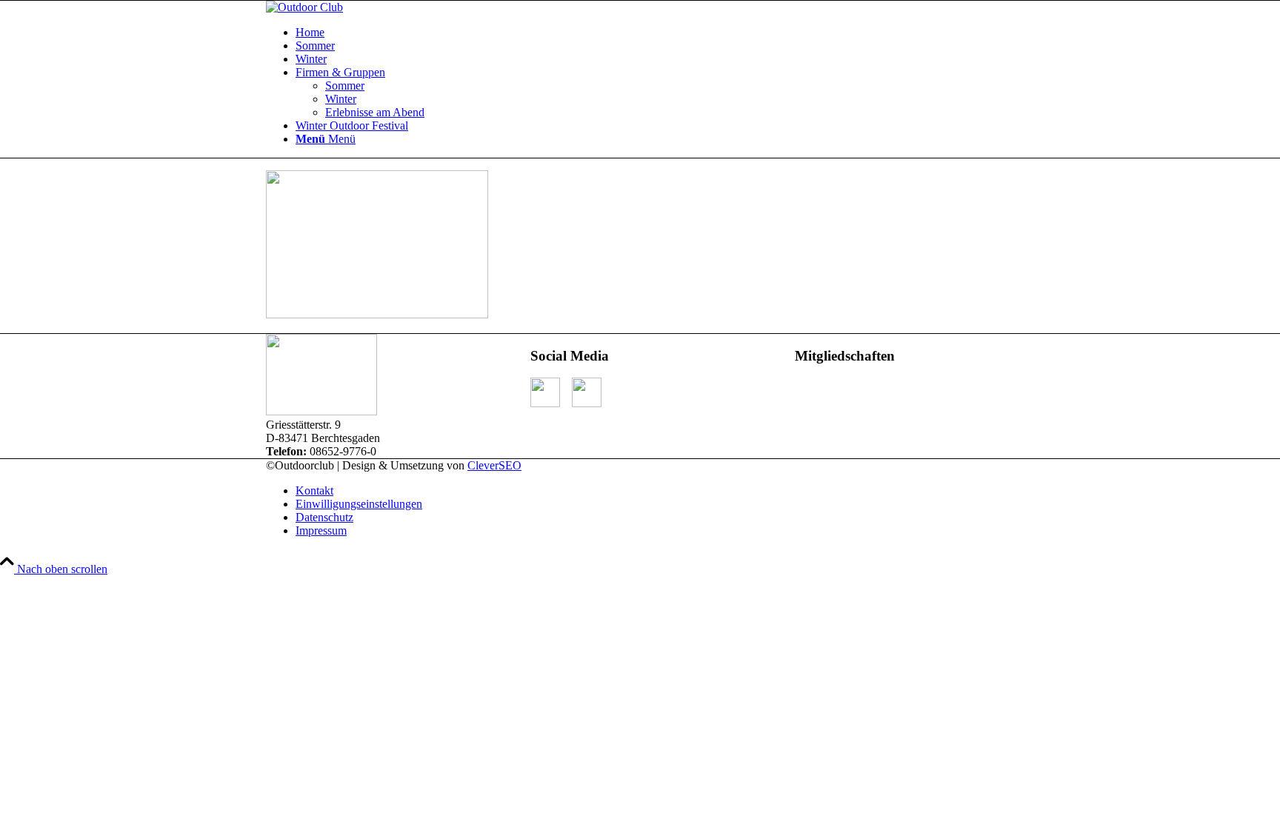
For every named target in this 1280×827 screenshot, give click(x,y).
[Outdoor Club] (304, 7)
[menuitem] (655, 32)
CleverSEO (494, 465)
